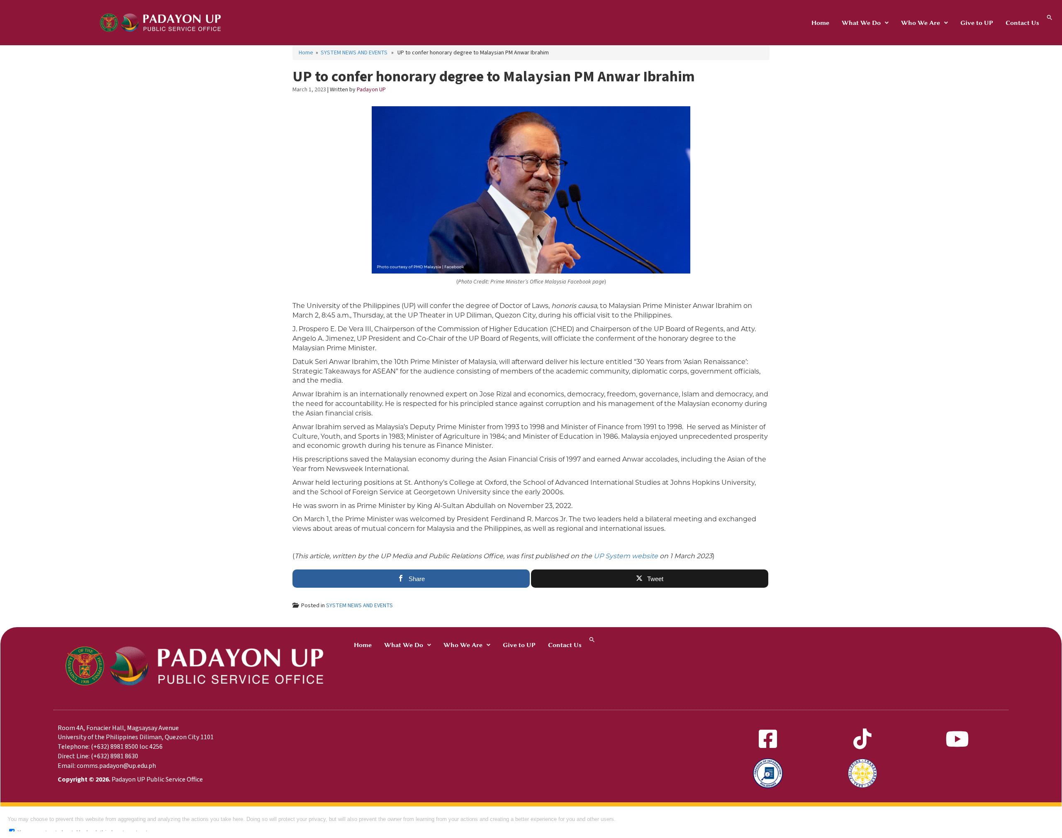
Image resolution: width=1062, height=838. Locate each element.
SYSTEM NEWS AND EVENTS (354, 53)
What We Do (861, 23)
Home (820, 23)
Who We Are (920, 23)
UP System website (626, 556)
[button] (865, 22)
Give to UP (976, 23)
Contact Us (1022, 23)
